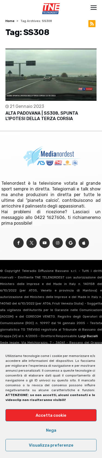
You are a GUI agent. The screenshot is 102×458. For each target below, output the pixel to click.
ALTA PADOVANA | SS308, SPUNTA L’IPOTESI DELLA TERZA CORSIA (41, 116)
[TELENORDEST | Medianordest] (51, 3)
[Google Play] (71, 243)
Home (9, 21)
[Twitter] (31, 243)
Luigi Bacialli (88, 336)
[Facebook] (18, 243)
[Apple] (84, 243)
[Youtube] (44, 243)
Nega (51, 430)
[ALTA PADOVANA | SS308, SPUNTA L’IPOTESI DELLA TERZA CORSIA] (50, 75)
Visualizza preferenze (51, 445)
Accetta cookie (51, 415)
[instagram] (57, 243)
